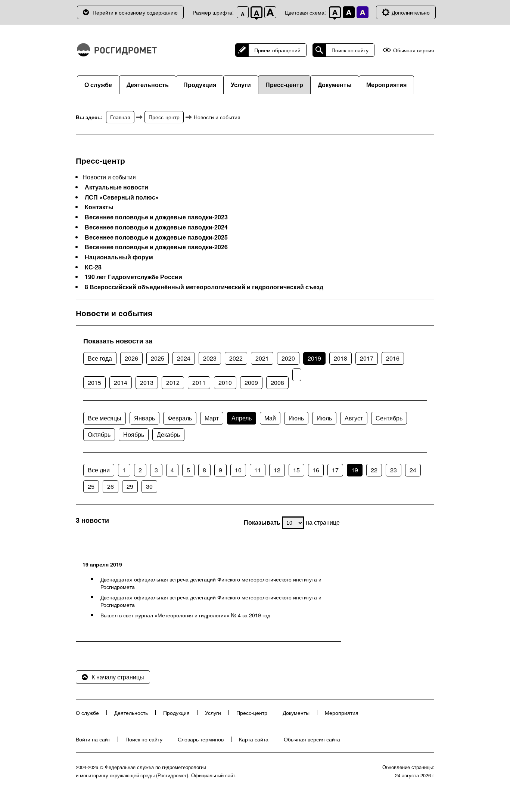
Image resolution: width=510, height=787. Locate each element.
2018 (340, 358)
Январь (144, 418)
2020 (288, 358)
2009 (251, 382)
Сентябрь (389, 418)
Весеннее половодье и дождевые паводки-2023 (156, 217)
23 (393, 470)
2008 (277, 382)
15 (296, 470)
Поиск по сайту (350, 50)
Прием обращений (277, 50)
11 (257, 470)
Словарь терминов (201, 739)
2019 (314, 358)
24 (413, 470)
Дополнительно (411, 12)
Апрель (241, 418)
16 (315, 470)
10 (238, 470)
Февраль (180, 418)
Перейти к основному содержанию (135, 12)
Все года (100, 358)
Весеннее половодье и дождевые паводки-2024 (156, 227)
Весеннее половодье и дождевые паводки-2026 (156, 247)
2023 (210, 358)
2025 (157, 358)
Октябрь (99, 434)
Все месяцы (104, 418)
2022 (236, 358)
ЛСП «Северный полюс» (122, 197)
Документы (335, 84)
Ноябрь (133, 434)
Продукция (199, 84)
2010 (225, 382)
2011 (199, 382)
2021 (262, 358)
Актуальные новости (116, 187)
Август (354, 418)
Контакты (99, 207)
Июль (324, 418)
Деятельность (148, 84)
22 (374, 470)
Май (270, 418)
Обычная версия (413, 50)
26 (110, 486)
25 (91, 486)
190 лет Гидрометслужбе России (133, 277)
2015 (94, 382)
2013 (146, 382)
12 (277, 470)
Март (212, 418)
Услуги (241, 84)
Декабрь (168, 434)
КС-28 (93, 267)
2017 (366, 358)
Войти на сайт (93, 739)
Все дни (99, 470)
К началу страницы (117, 677)
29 (130, 486)
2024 (183, 358)
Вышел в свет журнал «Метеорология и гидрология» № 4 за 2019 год (185, 615)
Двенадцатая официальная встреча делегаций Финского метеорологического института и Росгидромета (210, 582)
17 (335, 470)
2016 (392, 358)
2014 (120, 382)
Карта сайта (253, 739)
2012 (173, 382)
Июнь (296, 418)
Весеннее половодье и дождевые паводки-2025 (156, 237)
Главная (120, 117)
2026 (131, 358)
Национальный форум (119, 257)
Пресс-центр (284, 84)
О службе (98, 84)
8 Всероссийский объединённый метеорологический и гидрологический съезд (204, 287)
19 (354, 470)
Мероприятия (386, 84)
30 (149, 486)
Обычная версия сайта (312, 739)
